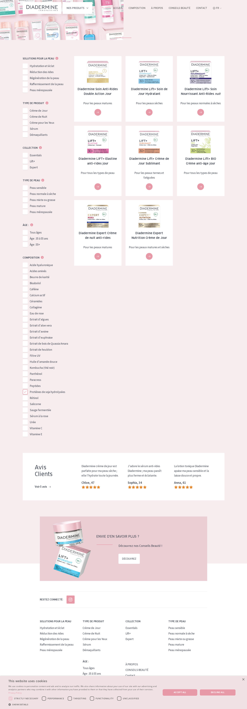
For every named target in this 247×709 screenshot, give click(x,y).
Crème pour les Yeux (42, 123)
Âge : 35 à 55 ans (39, 238)
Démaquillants (39, 135)
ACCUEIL (118, 8)
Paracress (35, 380)
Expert (34, 167)
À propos (157, 8)
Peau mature (38, 206)
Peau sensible (38, 188)
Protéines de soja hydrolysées (47, 392)
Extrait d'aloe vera (41, 325)
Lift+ (32, 161)
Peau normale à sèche (43, 194)
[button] (82, 704)
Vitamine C (36, 428)
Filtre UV (35, 356)
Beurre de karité (39, 277)
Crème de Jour (39, 110)
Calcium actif (37, 295)
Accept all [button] (180, 692)
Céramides (36, 301)
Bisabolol (35, 283)
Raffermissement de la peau (47, 84)
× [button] (243, 679)
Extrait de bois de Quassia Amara (49, 343)
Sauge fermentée (40, 410)
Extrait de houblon (41, 349)
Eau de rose (37, 313)
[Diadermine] (42, 8)
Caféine (34, 289)
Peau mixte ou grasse (42, 200)
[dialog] (123, 692)
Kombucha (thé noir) (42, 368)
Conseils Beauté (179, 8)
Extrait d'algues (39, 319)
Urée (33, 422)
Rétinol (34, 398)
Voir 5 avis (41, 486)
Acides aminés (38, 271)
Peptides (35, 386)
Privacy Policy (15, 692)
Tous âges (36, 232)
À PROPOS (132, 664)
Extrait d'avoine (39, 331)
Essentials (36, 155)
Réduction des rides (42, 72)
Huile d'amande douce (43, 362)
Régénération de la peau (44, 78)
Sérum (34, 129)
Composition (137, 8)
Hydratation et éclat (42, 66)
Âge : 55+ (35, 244)
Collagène (36, 307)
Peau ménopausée (41, 90)
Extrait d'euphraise (41, 337)
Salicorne (35, 404)
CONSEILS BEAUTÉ (137, 670)
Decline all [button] (217, 692)
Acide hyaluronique (41, 265)
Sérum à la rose (39, 416)
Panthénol (36, 374)
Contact (201, 8)
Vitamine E (36, 434)
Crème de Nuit (38, 117)
